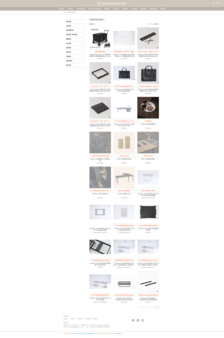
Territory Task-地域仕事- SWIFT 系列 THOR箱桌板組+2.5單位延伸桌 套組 (124, 264)
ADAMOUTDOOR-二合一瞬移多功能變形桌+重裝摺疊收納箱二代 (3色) (100, 55)
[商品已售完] (127, 38)
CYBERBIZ (118, 333)
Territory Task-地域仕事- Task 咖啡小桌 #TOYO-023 (124, 125)
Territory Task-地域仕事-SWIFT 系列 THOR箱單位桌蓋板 (100, 229)
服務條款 (95, 319)
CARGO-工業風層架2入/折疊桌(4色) (100, 159)
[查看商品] (98, 38)
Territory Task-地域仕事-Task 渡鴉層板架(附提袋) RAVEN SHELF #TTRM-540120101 (148, 55)
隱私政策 (88, 319)
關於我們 (163, 9)
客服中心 (72, 319)
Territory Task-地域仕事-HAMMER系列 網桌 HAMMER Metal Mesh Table (124, 299)
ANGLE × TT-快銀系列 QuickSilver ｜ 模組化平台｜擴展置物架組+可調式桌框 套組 (124, 55)
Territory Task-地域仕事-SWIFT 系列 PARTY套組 (100, 299)
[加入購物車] (103, 38)
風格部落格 (153, 9)
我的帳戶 (65, 319)
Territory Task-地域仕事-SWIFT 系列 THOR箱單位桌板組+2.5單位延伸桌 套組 (148, 264)
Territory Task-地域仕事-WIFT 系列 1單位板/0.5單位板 (124, 229)
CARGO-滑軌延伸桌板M (124, 159)
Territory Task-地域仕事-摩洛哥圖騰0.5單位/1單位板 (100, 264)
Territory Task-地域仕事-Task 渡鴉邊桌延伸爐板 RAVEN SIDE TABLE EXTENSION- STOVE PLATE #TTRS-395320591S (100, 90)
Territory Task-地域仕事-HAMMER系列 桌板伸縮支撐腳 (148, 299)
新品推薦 (61, 9)
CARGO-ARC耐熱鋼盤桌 (148, 124)
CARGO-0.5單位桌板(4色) (100, 194)
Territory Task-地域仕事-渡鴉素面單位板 (148, 229)
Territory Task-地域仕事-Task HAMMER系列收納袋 (124, 90)
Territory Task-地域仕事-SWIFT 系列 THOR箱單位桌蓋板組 (148, 194)
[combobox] (92, 24)
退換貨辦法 (80, 319)
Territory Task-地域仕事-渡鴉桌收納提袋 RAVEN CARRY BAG (148, 90)
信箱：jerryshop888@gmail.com (73, 327)
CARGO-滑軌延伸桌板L (148, 159)
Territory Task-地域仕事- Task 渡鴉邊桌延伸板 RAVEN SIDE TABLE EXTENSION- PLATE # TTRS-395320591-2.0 (100, 125)
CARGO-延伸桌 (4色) (124, 194)
